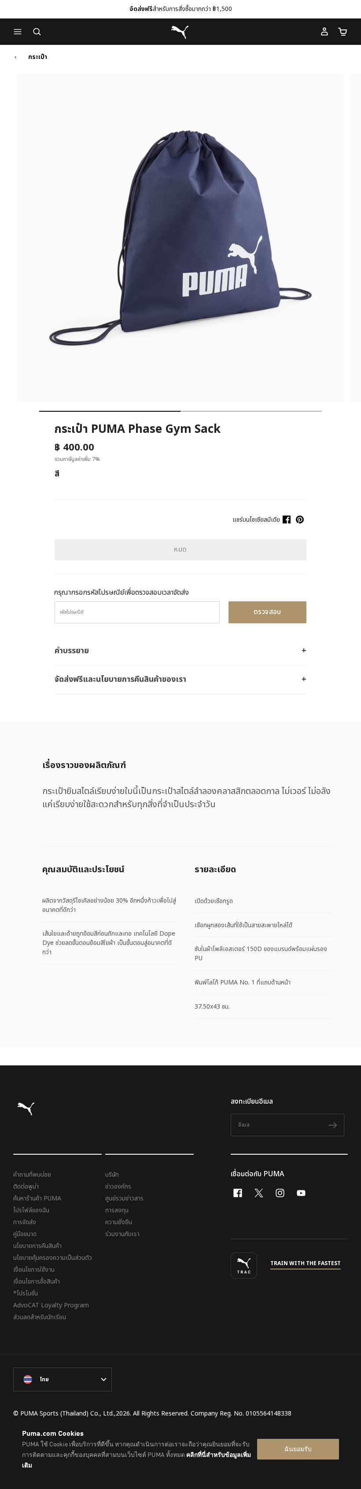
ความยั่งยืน (118, 1222)
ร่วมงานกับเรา (122, 1234)
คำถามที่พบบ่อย (32, 1174)
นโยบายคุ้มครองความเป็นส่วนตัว (52, 1257)
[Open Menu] (19, 31)
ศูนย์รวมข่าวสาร (124, 1198)
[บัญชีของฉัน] (324, 31)
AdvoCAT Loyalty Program (51, 1305)
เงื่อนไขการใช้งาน (34, 1269)
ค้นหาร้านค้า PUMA (37, 1198)
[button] (19, 31)
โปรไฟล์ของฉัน (31, 1210)
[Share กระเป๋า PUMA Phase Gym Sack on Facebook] (286, 519)
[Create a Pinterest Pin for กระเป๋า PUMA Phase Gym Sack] (299, 519)
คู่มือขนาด (25, 1234)
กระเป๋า (37, 57)
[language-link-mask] (62, 1379)
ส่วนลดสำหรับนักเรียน (39, 1317)
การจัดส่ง (24, 1222)
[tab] (109, 411)
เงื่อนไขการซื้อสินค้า (36, 1281)
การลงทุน (117, 1210)
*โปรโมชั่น (25, 1293)
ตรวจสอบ (267, 612)
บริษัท (112, 1174)
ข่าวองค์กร (118, 1186)
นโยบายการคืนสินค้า (37, 1246)
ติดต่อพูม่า (26, 1186)
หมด (180, 550)
